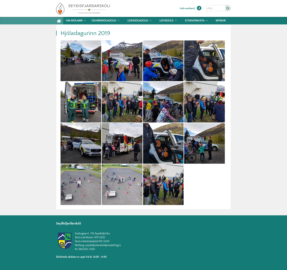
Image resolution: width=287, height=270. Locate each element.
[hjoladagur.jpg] (163, 184)
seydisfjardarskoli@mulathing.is (103, 245)
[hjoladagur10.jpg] (81, 102)
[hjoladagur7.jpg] (204, 102)
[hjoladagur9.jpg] (204, 60)
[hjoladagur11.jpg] (122, 102)
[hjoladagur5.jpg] (163, 143)
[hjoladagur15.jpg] (122, 60)
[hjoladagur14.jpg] (81, 60)
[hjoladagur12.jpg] (163, 102)
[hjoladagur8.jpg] (81, 143)
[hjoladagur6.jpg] (204, 143)
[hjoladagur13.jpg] (163, 60)
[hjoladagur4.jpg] (122, 143)
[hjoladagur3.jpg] (81, 184)
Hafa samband (187, 8)
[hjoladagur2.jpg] (122, 184)
